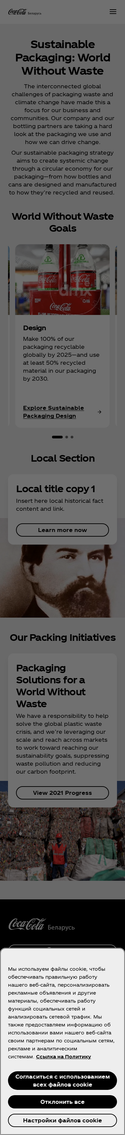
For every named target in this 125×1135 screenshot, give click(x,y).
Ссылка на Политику (63, 1056)
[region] (62, 1041)
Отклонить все (62, 1101)
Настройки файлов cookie (62, 1120)
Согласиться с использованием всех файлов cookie (62, 1080)
